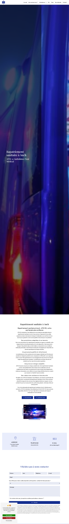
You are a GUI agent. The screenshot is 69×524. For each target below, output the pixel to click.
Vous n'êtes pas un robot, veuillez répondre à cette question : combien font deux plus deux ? (30, 480)
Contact (65, 2)
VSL (49, 2)
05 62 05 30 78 (34, 445)
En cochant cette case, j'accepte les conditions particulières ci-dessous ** (27, 498)
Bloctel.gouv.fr (28, 513)
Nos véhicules (58, 2)
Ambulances (42, 2)
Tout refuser (9, 518)
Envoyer (36, 502)
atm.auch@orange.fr (54, 445)
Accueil (25, 2)
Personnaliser (9, 520)
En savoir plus (28, 397)
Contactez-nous (41, 397)
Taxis (52, 2)
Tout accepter (9, 515)
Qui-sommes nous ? (33, 2)
